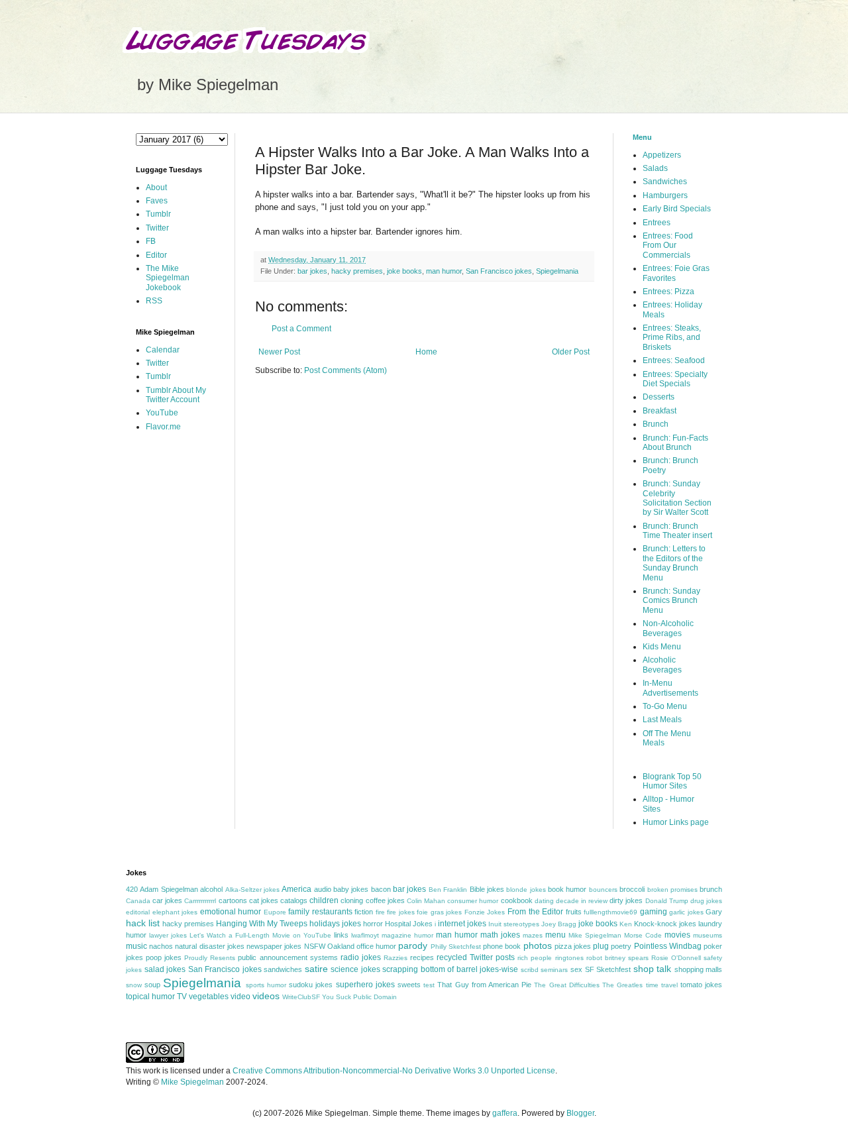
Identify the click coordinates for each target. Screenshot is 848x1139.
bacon (381, 889)
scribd (530, 969)
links (341, 935)
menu (555, 935)
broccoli (632, 889)
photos (537, 945)
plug (601, 946)
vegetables (209, 996)
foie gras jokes (439, 912)
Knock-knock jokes (665, 924)
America (296, 889)
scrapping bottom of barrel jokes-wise (450, 969)
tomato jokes (701, 985)
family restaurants (320, 911)
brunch (711, 889)
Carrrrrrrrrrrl (200, 900)
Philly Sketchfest (456, 946)
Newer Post (279, 351)
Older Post (571, 351)
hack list (143, 923)
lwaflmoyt (365, 935)
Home (426, 351)
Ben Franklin (448, 889)
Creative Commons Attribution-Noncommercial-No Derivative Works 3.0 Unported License (394, 1070)
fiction (363, 912)
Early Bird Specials (677, 208)
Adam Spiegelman (168, 889)
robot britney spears (617, 957)
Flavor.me (163, 426)
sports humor (266, 985)
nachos (161, 946)
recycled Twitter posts (476, 957)
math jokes (500, 935)
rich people (534, 957)
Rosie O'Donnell (676, 957)
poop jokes (164, 957)
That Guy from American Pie (484, 985)
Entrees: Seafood (674, 360)
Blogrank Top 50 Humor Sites (672, 781)
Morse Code (643, 935)
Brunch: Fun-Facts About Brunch (675, 442)
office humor (376, 946)
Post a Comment (301, 328)
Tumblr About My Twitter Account (176, 395)
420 (132, 889)
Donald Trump (666, 900)
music (136, 946)
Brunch (655, 424)
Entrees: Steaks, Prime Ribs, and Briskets (672, 337)
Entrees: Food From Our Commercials (668, 245)
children (324, 900)
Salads (655, 168)
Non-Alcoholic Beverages (668, 628)
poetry (621, 946)
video (240, 996)
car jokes (167, 900)
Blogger (580, 1113)
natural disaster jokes (209, 946)
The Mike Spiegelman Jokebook (167, 278)
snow (134, 985)
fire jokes (401, 912)
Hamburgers (665, 195)
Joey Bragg (558, 924)
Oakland (340, 946)
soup (152, 985)
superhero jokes (365, 984)
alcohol (211, 889)
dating (544, 900)
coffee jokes (385, 900)
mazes (533, 935)
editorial (138, 912)
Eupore (275, 912)
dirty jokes (626, 900)
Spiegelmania (557, 271)
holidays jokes (335, 923)
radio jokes (361, 957)
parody (412, 945)
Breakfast (659, 410)
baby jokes (350, 889)
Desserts (658, 397)
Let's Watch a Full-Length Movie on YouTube (260, 935)
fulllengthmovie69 (610, 912)
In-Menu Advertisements (670, 687)
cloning (352, 900)
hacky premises (357, 271)
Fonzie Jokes (484, 912)
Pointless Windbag (668, 946)
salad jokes (165, 969)
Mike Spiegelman (594, 935)
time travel (662, 985)
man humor (444, 271)
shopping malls (698, 969)
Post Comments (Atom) (345, 370)
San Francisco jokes (499, 271)
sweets (409, 985)
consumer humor (472, 900)
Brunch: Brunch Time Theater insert (677, 530)
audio (322, 889)
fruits (574, 912)
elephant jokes (175, 912)
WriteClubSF (301, 997)
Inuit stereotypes (513, 924)
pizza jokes (573, 946)
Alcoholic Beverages (662, 664)
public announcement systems (287, 957)
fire (380, 912)
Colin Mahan (426, 900)
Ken (625, 924)
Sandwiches (665, 181)
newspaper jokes (273, 946)
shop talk (652, 968)
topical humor (150, 996)
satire (316, 968)
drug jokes (706, 900)
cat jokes (263, 900)
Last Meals (662, 719)
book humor (567, 889)
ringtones (569, 957)
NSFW (314, 946)
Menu (642, 137)
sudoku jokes (311, 985)
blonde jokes (525, 889)
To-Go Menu (665, 706)
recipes (422, 957)
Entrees (656, 222)
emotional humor (231, 911)
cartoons (233, 900)
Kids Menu (662, 646)
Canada (138, 900)
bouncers (603, 889)
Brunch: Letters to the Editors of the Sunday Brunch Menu (674, 563)
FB (151, 241)
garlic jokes (686, 912)
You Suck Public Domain (359, 997)
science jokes (355, 969)
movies (677, 935)
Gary (714, 912)
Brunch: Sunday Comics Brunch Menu (671, 600)
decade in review (582, 900)
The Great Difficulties (566, 985)
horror (373, 924)
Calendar (163, 349)
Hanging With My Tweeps (261, 923)
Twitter (157, 228)
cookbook (517, 900)
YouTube (162, 412)
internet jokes (462, 923)
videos (266, 996)
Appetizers (662, 155)
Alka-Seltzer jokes (252, 889)
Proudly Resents (209, 957)
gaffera (504, 1113)
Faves (157, 200)
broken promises (672, 889)
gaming (653, 911)
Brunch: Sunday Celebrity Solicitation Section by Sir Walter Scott (677, 498)
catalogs (293, 900)
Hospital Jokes (409, 924)
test (429, 985)
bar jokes (312, 271)
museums (707, 935)
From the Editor (535, 911)
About (156, 187)
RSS (154, 300)
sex (576, 969)
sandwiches (283, 969)
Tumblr (158, 214)
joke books (404, 271)
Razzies (395, 957)
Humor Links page (676, 822)
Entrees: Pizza (668, 291)
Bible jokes (487, 889)
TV (182, 996)
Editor (156, 255)
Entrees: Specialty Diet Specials (675, 379)
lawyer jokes (168, 935)
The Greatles (622, 985)
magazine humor (407, 935)
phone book (502, 946)
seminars (554, 969)
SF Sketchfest (608, 969)
